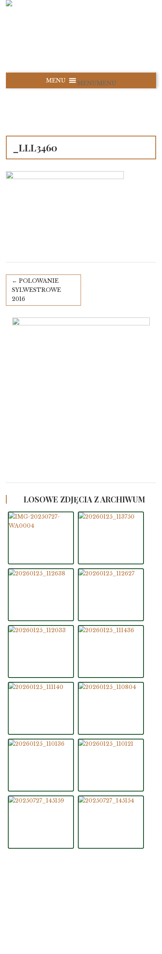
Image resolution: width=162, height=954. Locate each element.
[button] (96, 83)
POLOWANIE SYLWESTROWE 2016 (36, 289)
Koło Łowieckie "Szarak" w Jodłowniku (90, 904)
